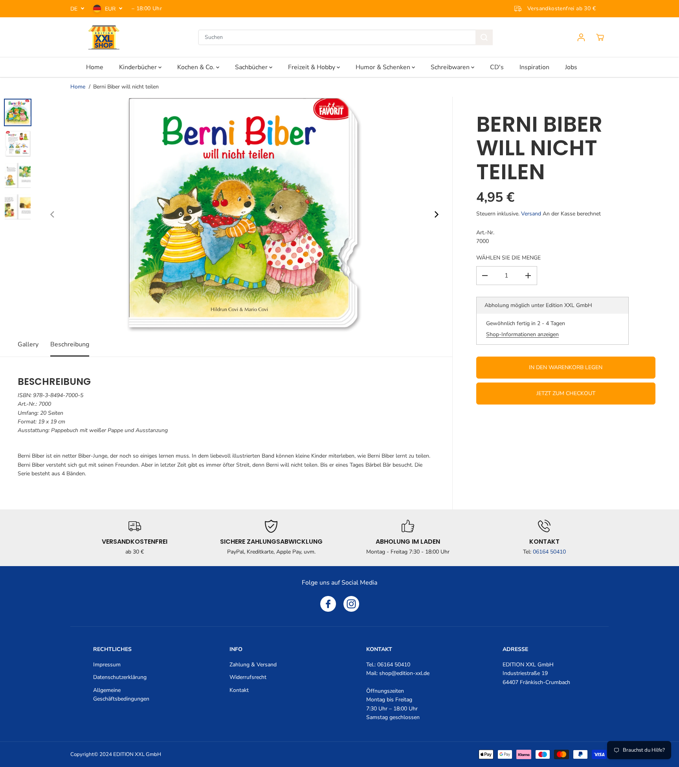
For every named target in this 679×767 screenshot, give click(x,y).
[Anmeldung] (581, 37)
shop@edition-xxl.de (404, 673)
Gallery (28, 344)
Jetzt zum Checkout (565, 393)
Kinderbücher (138, 67)
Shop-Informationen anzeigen (522, 334)
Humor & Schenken (384, 67)
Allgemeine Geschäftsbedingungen (121, 694)
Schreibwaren (451, 67)
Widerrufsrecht (247, 677)
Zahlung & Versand (253, 664)
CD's (497, 67)
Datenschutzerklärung (120, 677)
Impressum (107, 664)
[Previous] (52, 214)
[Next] (435, 214)
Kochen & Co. (196, 67)
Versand (531, 213)
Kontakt (239, 690)
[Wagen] (600, 37)
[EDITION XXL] (103, 37)
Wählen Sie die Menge (508, 257)
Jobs (571, 67)
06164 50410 (549, 551)
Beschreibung (69, 344)
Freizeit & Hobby (312, 67)
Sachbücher (252, 67)
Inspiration (534, 67)
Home (94, 67)
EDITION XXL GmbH (137, 754)
